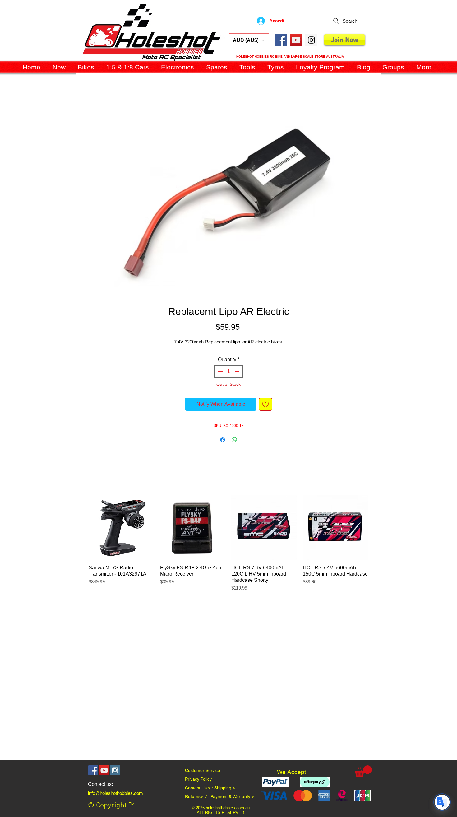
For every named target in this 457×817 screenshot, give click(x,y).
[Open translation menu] (442, 802)
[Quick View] (121, 527)
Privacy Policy (198, 779)
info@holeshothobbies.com (115, 793)
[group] (228, 546)
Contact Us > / (199, 787)
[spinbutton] (228, 371)
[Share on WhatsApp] (234, 440)
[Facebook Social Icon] (281, 40)
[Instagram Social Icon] (115, 770)
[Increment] (237, 371)
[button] (249, 40)
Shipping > (224, 787)
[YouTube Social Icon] (296, 40)
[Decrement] (219, 371)
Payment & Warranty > (232, 796)
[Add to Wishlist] (265, 404)
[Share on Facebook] (222, 440)
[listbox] (249, 40)
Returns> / (197, 796)
